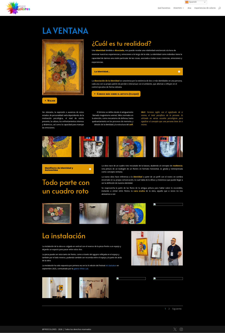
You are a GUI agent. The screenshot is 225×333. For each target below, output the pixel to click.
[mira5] (131, 279)
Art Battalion (111, 265)
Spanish (192, 2)
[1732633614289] (56, 156)
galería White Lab (81, 268)
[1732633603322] (131, 156)
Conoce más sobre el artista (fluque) (118, 93)
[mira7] (168, 279)
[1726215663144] (168, 205)
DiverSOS (178, 8)
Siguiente (177, 308)
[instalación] (56, 297)
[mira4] (168, 156)
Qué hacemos (164, 8)
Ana (189, 8)
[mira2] (94, 297)
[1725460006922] (131, 223)
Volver (51, 100)
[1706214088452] (94, 223)
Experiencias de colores (205, 8)
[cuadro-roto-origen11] (56, 223)
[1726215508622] (94, 156)
